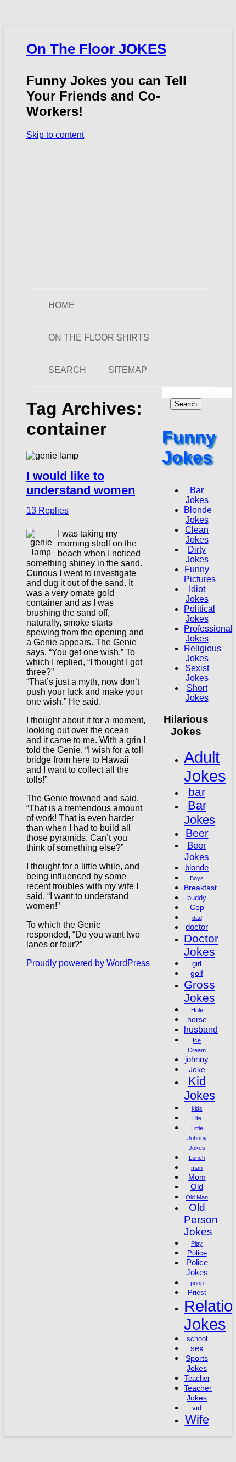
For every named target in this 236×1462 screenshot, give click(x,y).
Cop (197, 907)
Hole (197, 1010)
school (197, 1339)
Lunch (197, 1157)
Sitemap (127, 370)
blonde (197, 867)
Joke (197, 1069)
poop (197, 1283)
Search (67, 370)
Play (197, 1243)
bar (196, 791)
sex (197, 1348)
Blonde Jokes (198, 514)
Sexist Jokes (197, 673)
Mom (197, 1177)
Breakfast (200, 887)
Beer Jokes (196, 851)
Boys (197, 878)
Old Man (197, 1197)
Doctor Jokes (201, 945)
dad (197, 917)
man (197, 1167)
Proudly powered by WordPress (88, 963)
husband (201, 1029)
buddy (196, 898)
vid (196, 1408)
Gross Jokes (199, 991)
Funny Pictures (200, 574)
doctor (197, 926)
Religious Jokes (202, 653)
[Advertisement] (118, 214)
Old (196, 1186)
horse (197, 1019)
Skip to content (55, 134)
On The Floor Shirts (98, 337)
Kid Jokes (199, 1088)
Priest (197, 1293)
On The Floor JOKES (96, 49)
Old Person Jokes (201, 1219)
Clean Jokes (197, 534)
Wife (197, 1419)
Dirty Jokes (197, 554)
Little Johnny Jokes (197, 1138)
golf (196, 973)
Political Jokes (199, 613)
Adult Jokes (205, 766)
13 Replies (47, 510)
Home (61, 305)
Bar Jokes (197, 495)
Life (196, 1118)
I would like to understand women (80, 483)
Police (197, 1253)
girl (196, 964)
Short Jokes (197, 692)
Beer (197, 833)
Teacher (197, 1378)
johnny (197, 1059)
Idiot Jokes (197, 594)
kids (197, 1108)
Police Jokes (197, 1267)
